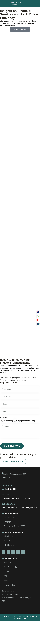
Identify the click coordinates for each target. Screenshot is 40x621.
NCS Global (8, 536)
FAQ (5, 576)
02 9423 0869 (11, 489)
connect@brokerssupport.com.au (17, 498)
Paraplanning (9, 517)
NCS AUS (8, 541)
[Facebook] (8, 552)
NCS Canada (9, 545)
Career (6, 572)
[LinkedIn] (3, 552)
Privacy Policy (9, 585)
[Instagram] (13, 552)
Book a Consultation (13, 461)
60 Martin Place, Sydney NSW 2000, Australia (19, 508)
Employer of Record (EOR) (14, 526)
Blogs (6, 580)
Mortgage (7, 522)
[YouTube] (18, 552)
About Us (7, 563)
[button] (38, 312)
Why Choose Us (10, 567)
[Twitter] (23, 552)
